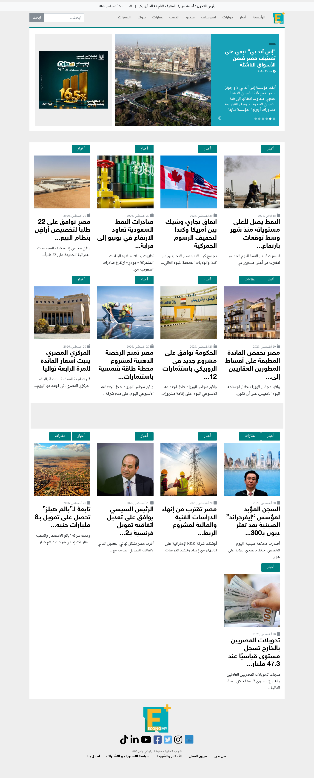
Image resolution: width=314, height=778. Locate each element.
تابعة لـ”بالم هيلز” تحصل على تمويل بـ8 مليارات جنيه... (62, 518)
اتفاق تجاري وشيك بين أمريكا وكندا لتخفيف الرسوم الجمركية (191, 234)
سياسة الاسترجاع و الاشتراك (127, 756)
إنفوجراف (208, 17)
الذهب (174, 17)
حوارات (228, 17)
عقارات (157, 17)
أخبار (243, 17)
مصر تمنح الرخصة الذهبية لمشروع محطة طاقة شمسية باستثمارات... (126, 365)
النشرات (124, 17)
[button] (194, 119)
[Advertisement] (157, 416)
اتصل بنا (93, 756)
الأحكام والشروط (169, 756)
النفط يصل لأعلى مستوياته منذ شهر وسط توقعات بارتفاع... (255, 234)
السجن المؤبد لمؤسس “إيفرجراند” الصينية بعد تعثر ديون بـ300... (253, 522)
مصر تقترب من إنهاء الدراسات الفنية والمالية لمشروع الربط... (189, 522)
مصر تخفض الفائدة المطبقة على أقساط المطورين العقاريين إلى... (252, 365)
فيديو (190, 17)
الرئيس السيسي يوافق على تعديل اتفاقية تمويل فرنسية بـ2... (130, 522)
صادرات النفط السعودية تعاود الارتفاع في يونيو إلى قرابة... (125, 234)
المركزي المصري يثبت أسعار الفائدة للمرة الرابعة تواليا (65, 361)
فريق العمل (198, 756)
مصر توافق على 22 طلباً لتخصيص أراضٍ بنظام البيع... (62, 230)
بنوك (142, 17)
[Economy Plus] (279, 18)
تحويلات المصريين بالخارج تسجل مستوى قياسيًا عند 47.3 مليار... (254, 653)
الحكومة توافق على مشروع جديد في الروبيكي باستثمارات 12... (190, 365)
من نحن (220, 756)
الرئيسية (259, 17)
